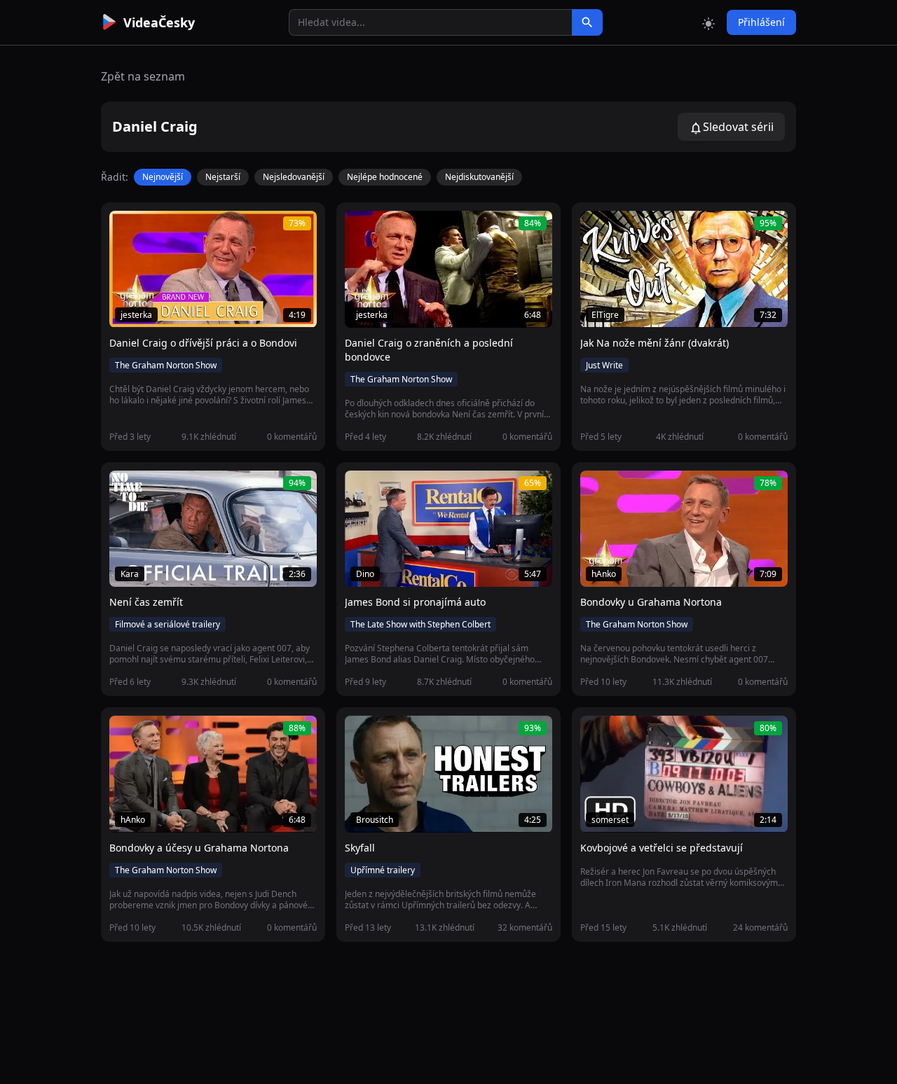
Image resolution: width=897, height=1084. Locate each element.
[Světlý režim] (708, 22)
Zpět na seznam (143, 76)
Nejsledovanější (293, 177)
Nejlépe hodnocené (385, 177)
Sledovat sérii (738, 126)
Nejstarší (222, 177)
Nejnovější (162, 177)
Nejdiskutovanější (479, 177)
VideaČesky (159, 22)
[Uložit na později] (151, 229)
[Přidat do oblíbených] (126, 229)
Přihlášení (761, 22)
